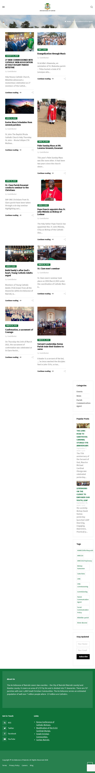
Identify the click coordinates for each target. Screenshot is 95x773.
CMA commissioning (82, 585)
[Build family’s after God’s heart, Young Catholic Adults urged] (19, 254)
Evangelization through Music (51, 53)
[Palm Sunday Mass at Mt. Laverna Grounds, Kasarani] (51, 118)
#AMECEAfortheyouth (85, 551)
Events (79, 392)
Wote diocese (82, 623)
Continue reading (11, 93)
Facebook (12, 734)
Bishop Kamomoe (81, 567)
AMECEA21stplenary (84, 561)
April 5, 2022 (43, 205)
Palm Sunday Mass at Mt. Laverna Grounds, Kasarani (50, 147)
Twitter (11, 728)
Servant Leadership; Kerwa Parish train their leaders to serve (50, 346)
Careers (25, 765)
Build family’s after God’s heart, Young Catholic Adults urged (19, 273)
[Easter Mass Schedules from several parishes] (19, 106)
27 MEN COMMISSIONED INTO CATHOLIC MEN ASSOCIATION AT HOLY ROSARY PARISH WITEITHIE (19, 64)
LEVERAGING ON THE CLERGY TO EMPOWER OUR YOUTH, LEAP (83, 494)
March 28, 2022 (44, 264)
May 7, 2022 (42, 49)
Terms (4, 765)
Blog (31, 765)
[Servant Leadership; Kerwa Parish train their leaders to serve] (51, 321)
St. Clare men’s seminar (48, 268)
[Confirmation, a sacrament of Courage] (19, 314)
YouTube (11, 739)
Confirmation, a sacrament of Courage (19, 331)
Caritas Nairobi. (43, 740)
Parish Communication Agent (83, 403)
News (79, 396)
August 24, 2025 (12, 56)
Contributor (12, 72)
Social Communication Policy (83, 610)
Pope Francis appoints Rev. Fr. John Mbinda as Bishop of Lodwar (51, 212)
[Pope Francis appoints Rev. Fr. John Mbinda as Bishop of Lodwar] (51, 190)
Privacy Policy (14, 765)
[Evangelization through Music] (51, 38)
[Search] (91, 7)
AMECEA (80, 556)
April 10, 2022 (43, 141)
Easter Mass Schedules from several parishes (18, 123)
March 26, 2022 (11, 325)
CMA (78, 579)
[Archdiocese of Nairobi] (47, 7)
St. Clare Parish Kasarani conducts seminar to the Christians (17, 187)
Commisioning (82, 592)
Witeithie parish (83, 618)
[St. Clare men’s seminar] (51, 253)
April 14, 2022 (11, 118)
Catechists (81, 574)
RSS (9, 723)
